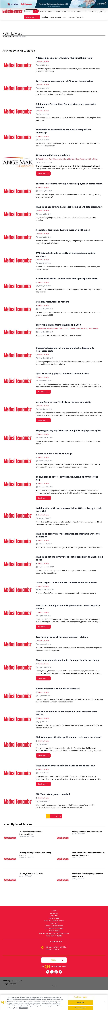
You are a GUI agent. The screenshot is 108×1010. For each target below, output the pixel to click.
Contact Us (54, 916)
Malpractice (80, 17)
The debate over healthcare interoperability (30, 832)
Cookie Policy (23, 1008)
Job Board (54, 923)
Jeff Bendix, (71, 159)
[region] (54, 1002)
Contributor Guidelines (54, 928)
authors (11, 37)
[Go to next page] (60, 816)
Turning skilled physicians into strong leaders (35, 854)
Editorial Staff (54, 918)
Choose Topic (30, 17)
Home (5, 37)
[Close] (104, 1002)
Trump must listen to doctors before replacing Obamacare (88, 854)
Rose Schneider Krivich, (57, 159)
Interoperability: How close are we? (87, 831)
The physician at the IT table (31, 874)
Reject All (80, 1002)
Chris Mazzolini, (81, 159)
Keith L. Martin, (70, 329)
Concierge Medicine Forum (58, 17)
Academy (59, 11)
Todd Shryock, (43, 159)
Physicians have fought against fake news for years (87, 875)
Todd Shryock (93, 329)
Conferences (68, 11)
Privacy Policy (54, 931)
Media (50, 11)
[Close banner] (105, 2)
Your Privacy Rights (54, 936)
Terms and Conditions (54, 926)
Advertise (54, 913)
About (54, 911)
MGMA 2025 (71, 17)
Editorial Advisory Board (54, 921)
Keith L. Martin (43, 62)
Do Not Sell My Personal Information (54, 933)
